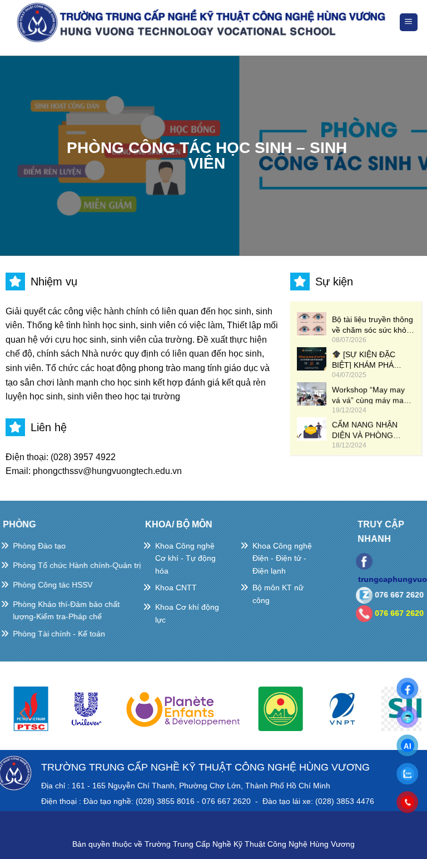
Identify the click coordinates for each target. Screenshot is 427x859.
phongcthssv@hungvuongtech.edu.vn (107, 471)
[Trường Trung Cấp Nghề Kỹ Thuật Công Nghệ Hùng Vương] (203, 22)
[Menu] (409, 22)
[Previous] (24, 713)
